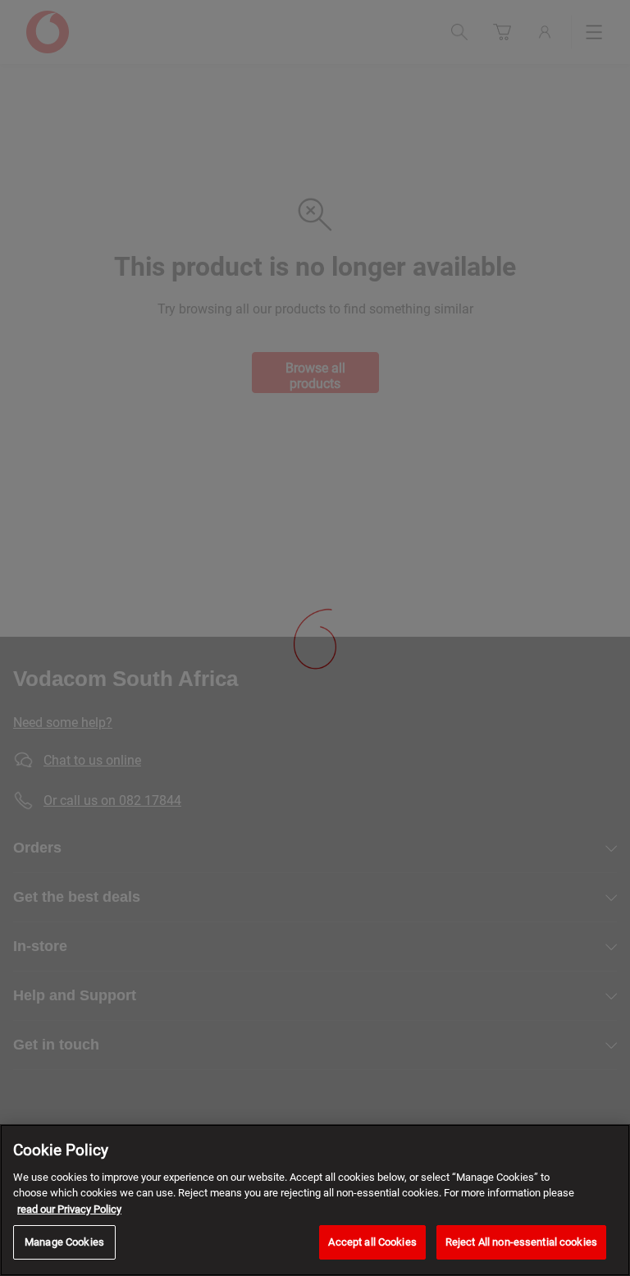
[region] (315, 1200)
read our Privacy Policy (69, 1209)
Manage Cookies (64, 1242)
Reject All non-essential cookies (521, 1242)
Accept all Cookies (372, 1242)
